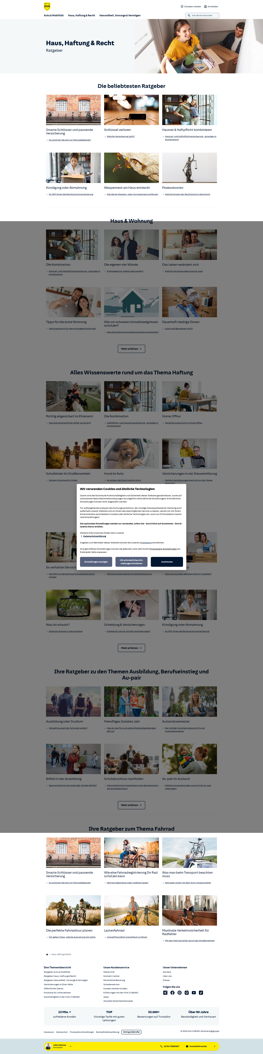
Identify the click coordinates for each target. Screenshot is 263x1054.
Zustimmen (167, 562)
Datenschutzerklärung (94, 536)
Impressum (146, 542)
